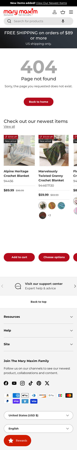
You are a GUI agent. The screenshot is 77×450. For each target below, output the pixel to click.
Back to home (38, 101)
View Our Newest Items (20, 3)
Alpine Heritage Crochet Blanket (16, 174)
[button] (63, 21)
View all (9, 126)
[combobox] (38, 21)
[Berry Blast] (61, 205)
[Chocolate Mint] (42, 215)
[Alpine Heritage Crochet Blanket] (19, 150)
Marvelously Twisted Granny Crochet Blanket (51, 176)
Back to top (39, 301)
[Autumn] (52, 205)
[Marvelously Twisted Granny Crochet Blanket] (54, 150)
